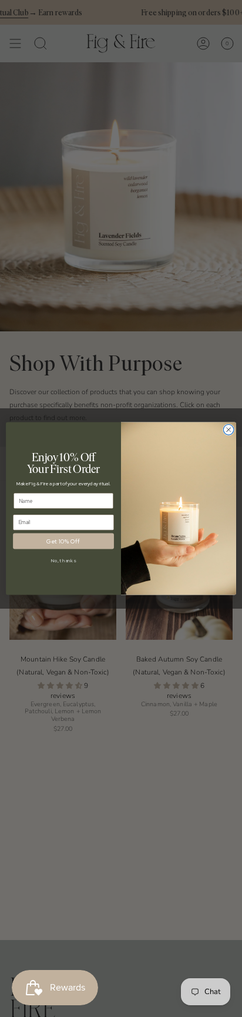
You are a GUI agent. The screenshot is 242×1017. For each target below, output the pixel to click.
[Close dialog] (228, 430)
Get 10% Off (63, 541)
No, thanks (63, 560)
